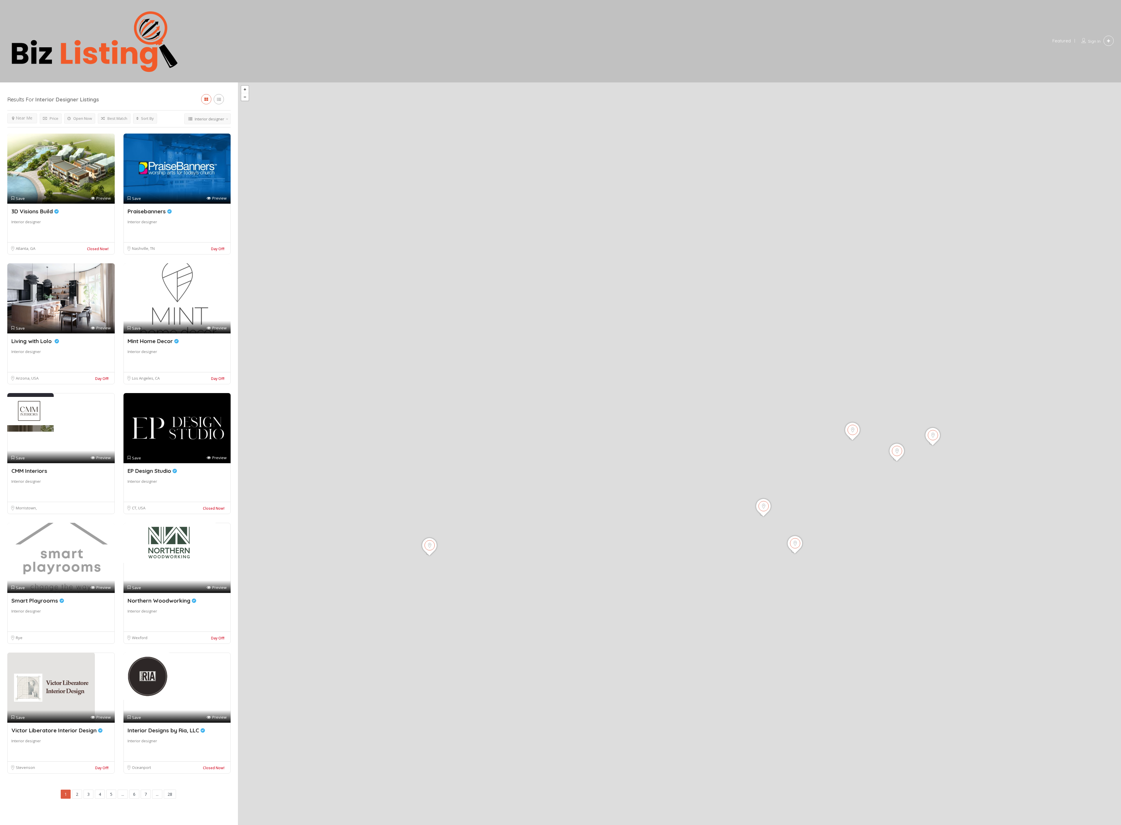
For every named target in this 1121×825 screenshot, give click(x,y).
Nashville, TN (143, 248)
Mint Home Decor (151, 341)
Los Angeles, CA (146, 378)
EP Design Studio (150, 470)
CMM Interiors (29, 470)
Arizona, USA (27, 378)
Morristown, (26, 508)
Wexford (139, 637)
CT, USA (138, 508)
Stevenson (25, 767)
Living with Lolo (33, 341)
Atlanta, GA (25, 248)
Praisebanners (147, 211)
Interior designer (26, 221)
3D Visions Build (32, 211)
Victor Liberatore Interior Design (54, 730)
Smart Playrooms (35, 600)
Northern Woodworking (160, 600)
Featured (1061, 41)
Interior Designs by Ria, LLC (164, 730)
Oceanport (141, 767)
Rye (19, 637)
